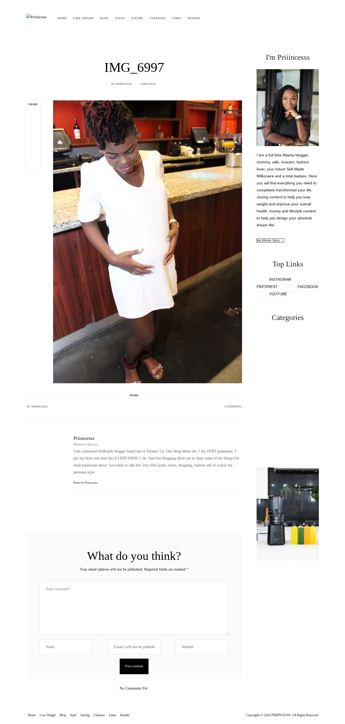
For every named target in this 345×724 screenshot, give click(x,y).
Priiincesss (124, 83)
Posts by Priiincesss (86, 482)
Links (176, 18)
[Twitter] (33, 127)
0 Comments (233, 406)
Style (120, 18)
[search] (208, 18)
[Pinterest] (33, 139)
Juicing (137, 18)
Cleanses (158, 18)
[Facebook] (33, 114)
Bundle (194, 18)
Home (62, 18)
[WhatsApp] (33, 152)
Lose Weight (83, 18)
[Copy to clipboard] (33, 164)
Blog (104, 18)
